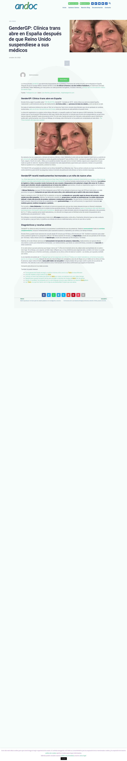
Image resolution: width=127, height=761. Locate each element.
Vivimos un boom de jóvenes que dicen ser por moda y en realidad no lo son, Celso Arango (54, 276)
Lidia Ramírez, (45, 93)
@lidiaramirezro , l (55, 93)
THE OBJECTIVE (49, 102)
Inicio (64, 7)
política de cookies (51, 753)
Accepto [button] (64, 758)
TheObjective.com (31, 93)
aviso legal (83, 755)
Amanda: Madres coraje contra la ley (38, 274)
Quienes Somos (73, 7)
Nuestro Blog (85, 7)
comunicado (27, 159)
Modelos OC (85, 3)
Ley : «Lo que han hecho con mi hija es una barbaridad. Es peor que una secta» (50, 282)
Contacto (108, 7)
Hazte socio (74, 3)
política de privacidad (67, 755)
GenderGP (35, 84)
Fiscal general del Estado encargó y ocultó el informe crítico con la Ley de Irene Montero (53, 272)
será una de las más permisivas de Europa (42, 109)
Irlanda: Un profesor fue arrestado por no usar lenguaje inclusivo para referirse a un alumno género (56, 280)
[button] (109, 3)
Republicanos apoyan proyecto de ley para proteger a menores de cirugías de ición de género (55, 278)
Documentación (97, 7)
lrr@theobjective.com (67, 93)
